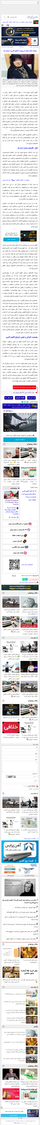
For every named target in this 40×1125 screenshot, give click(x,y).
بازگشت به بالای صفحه (30, 839)
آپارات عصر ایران (18, 553)
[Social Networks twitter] (25, 402)
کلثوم (29, 582)
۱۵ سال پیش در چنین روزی (18, 530)
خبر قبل (9, 398)
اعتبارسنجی (35, 789)
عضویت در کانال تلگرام (22, 180)
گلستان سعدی (17, 541)
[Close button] (39, 1108)
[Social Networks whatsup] (27, 402)
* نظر (36, 759)
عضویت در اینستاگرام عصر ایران (18, 524)
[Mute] (8, 430)
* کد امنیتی (34, 774)
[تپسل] (4, 411)
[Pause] (5, 430)
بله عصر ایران (6, 180)
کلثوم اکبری (24, 582)
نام (36, 747)
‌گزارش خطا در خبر (33, 579)
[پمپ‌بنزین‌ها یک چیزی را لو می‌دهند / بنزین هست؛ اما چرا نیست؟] (11, 495)
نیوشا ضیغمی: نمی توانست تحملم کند (25, 907)
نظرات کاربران (20, 398)
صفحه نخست (36, 47)
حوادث (31, 47)
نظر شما (35, 744)
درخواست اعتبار (11, 239)
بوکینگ (30, 789)
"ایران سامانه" (16, 1123)
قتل (20, 582)
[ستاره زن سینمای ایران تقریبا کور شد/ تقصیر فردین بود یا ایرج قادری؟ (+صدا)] (20, 887)
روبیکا (13, 180)
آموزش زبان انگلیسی (18, 547)
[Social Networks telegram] (22, 402)
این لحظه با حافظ (17, 535)
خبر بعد (30, 398)
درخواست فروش (20, 439)
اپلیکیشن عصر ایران (27, 564)
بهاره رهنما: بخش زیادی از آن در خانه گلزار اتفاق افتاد (21, 912)
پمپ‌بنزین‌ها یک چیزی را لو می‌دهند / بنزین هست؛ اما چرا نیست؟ (11, 502)
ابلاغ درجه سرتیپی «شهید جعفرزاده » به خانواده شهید (21, 939)
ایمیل (36, 753)
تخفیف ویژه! (13, 1115)
